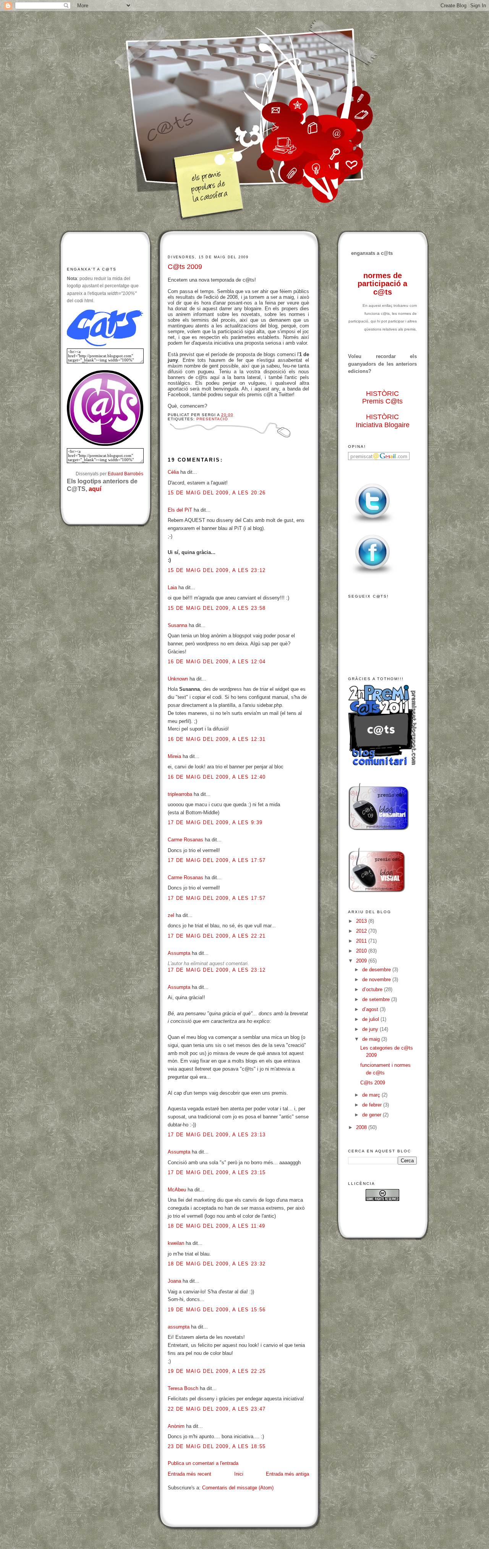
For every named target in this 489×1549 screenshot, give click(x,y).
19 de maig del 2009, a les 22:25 (217, 1371)
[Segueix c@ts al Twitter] (372, 524)
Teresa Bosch (183, 1388)
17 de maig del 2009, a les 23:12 (217, 970)
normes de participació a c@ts (382, 283)
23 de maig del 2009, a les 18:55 (217, 1446)
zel (171, 915)
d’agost (371, 1009)
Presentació (212, 419)
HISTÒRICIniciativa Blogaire (383, 421)
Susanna (177, 625)
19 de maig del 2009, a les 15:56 (217, 1309)
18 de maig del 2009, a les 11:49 (217, 1226)
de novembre (377, 979)
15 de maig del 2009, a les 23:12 (217, 570)
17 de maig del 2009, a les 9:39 (215, 822)
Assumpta (179, 953)
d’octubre (373, 989)
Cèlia (173, 472)
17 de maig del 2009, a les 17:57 (217, 860)
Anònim (176, 1426)
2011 (362, 941)
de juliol (371, 1019)
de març (372, 1095)
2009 (362, 961)
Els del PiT (180, 510)
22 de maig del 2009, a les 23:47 (217, 1409)
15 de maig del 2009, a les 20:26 (217, 493)
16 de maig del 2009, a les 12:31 (217, 739)
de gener (372, 1115)
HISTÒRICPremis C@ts (382, 397)
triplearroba (180, 794)
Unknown (178, 679)
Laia (172, 587)
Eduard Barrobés (125, 473)
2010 (362, 951)
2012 (362, 931)
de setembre (376, 999)
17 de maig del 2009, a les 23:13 (217, 1134)
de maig (371, 1039)
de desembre (377, 969)
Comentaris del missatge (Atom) (238, 1488)
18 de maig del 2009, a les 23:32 (217, 1264)
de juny (371, 1029)
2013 (362, 921)
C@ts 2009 (185, 267)
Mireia (174, 756)
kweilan (176, 1243)
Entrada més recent (189, 1474)
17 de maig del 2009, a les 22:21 (217, 936)
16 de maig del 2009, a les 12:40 (217, 777)
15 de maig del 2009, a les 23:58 (217, 608)
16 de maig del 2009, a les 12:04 (217, 661)
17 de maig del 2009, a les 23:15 (217, 1172)
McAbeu (177, 1190)
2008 (362, 1127)
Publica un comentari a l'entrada (203, 1463)
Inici (238, 1474)
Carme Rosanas (185, 840)
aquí (95, 489)
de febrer (372, 1105)
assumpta (178, 1327)
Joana (174, 1281)
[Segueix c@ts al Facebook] (372, 575)
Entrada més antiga (287, 1474)
